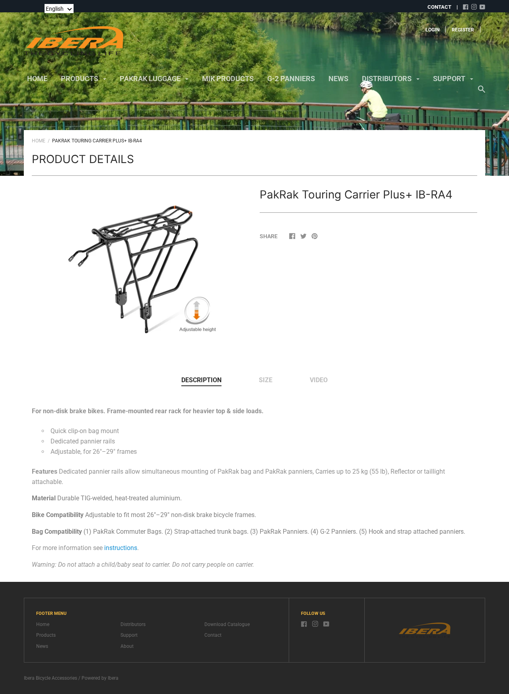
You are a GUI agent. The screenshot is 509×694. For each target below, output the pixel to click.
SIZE (265, 380)
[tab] (201, 380)
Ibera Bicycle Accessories (50, 678)
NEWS (338, 78)
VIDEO (319, 380)
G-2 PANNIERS (291, 78)
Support (129, 635)
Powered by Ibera (100, 678)
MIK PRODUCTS (228, 78)
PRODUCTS (80, 78)
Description (201, 380)
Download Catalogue (227, 624)
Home (37, 78)
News (42, 646)
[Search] (481, 93)
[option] (141, 267)
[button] (59, 8)
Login (432, 30)
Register (463, 30)
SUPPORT (450, 78)
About (127, 646)
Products (46, 635)
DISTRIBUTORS (387, 78)
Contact (212, 635)
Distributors (133, 624)
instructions (120, 548)
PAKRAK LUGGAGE (151, 78)
